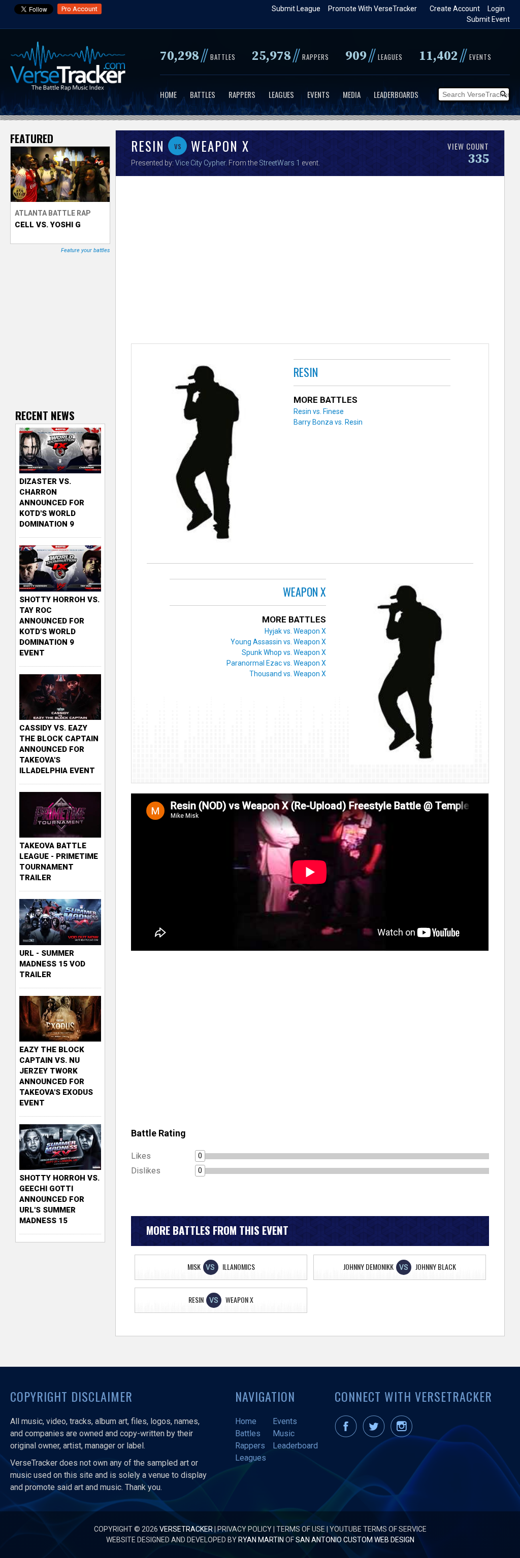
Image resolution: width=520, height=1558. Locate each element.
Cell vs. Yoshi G (48, 224)
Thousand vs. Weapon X (287, 674)
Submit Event (488, 19)
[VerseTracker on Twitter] (376, 1435)
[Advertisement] (310, 262)
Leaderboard (295, 1445)
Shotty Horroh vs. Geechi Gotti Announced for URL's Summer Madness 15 (59, 1199)
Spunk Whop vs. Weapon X (284, 652)
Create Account (455, 9)
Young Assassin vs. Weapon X (278, 642)
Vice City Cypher (200, 163)
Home (168, 94)
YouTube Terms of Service (378, 1529)
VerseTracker (186, 1529)
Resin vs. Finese (319, 411)
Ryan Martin (261, 1540)
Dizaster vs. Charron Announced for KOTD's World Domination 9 (51, 503)
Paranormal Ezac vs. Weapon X (276, 663)
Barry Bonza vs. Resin (328, 422)
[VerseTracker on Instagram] (403, 1435)
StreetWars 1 (279, 163)
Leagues (281, 94)
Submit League (296, 9)
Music (284, 1433)
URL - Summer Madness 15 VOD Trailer (52, 964)
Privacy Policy (244, 1529)
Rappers (242, 94)
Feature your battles (85, 250)
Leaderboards (396, 94)
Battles (202, 94)
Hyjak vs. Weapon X (295, 631)
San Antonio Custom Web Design (355, 1540)
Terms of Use (300, 1529)
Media (352, 94)
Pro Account (79, 9)
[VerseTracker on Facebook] (348, 1435)
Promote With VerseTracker (372, 9)
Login (496, 9)
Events (318, 94)
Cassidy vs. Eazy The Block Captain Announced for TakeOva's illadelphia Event (59, 749)
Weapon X (304, 591)
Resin (306, 372)
